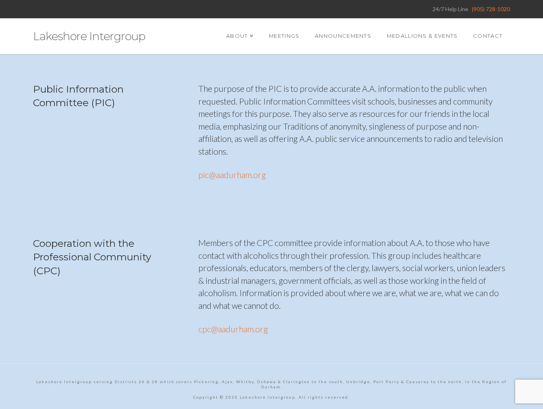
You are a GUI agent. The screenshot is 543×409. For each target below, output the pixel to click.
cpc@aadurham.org (233, 329)
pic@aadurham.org (232, 175)
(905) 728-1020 (491, 9)
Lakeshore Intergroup (89, 36)
